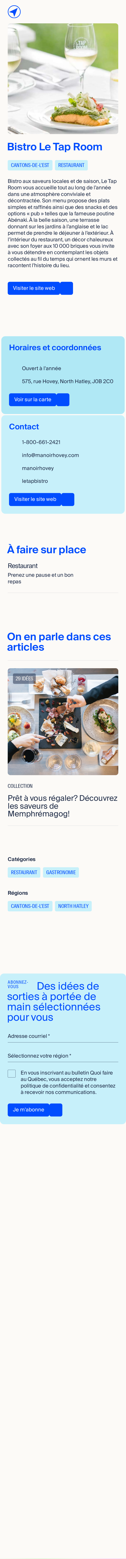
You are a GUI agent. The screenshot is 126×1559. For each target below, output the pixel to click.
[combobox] (63, 1056)
